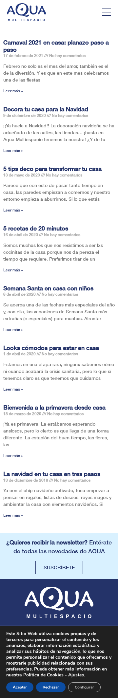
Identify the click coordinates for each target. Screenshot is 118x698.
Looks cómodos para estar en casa (51, 347)
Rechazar (51, 687)
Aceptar (20, 687)
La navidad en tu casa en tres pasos (51, 473)
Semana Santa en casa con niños (48, 288)
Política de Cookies (43, 675)
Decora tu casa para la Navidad (45, 109)
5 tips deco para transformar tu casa (52, 168)
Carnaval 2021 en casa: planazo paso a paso (56, 46)
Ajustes (76, 675)
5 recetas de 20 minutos (35, 228)
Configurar (84, 687)
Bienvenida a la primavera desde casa (54, 407)
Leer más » (13, 90)
